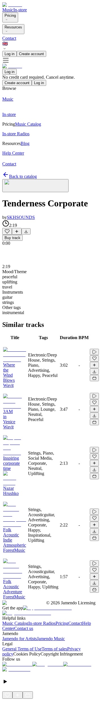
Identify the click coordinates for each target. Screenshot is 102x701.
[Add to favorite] (7, 231)
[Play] (35, 185)
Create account (31, 54)
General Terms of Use (22, 648)
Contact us (23, 628)
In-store (20, 9)
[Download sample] (26, 231)
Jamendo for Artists (19, 638)
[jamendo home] (12, 4)
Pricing (10, 15)
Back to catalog (23, 176)
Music (7, 9)
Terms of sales (54, 648)
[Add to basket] (94, 378)
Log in (9, 54)
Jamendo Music (51, 638)
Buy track (12, 238)
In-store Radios (42, 623)
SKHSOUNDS (21, 217)
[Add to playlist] (17, 231)
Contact (9, 38)
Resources (13, 27)
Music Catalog (15, 623)
